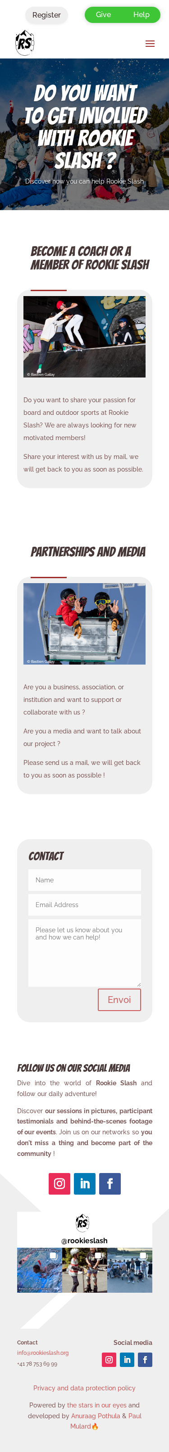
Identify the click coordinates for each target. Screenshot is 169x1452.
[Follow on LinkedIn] (85, 1184)
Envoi (119, 999)
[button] (39, 1270)
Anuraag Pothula (95, 1416)
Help (141, 14)
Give (103, 14)
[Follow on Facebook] (110, 1184)
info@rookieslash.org (43, 1353)
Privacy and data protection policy (84, 1388)
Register (46, 15)
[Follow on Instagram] (59, 1184)
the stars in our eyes (97, 1405)
